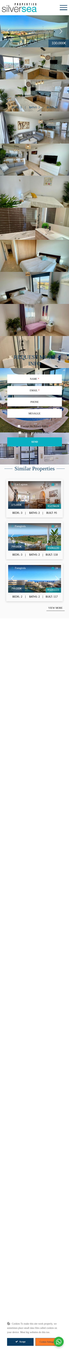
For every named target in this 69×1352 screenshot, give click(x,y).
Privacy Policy (41, 426)
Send (34, 442)
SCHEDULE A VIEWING (35, 432)
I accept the (35, 426)
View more (55, 608)
